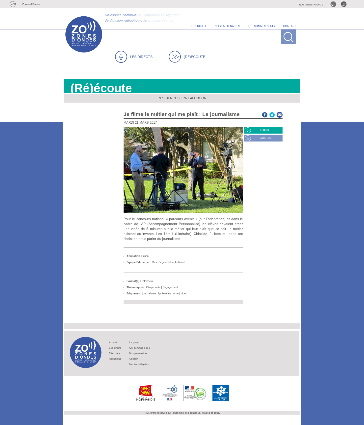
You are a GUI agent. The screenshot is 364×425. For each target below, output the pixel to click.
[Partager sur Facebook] (265, 114)
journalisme (149, 293)
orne (176, 293)
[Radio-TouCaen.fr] (345, 4)
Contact (133, 358)
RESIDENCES (168, 98)
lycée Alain (164, 293)
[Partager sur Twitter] (272, 114)
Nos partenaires (138, 353)
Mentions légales (139, 364)
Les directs (115, 347)
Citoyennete (153, 287)
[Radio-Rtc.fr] (334, 4)
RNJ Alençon (194, 98)
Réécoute (114, 353)
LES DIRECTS (141, 57)
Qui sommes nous (139, 347)
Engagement (170, 287)
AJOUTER (265, 138)
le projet (198, 26)
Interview (147, 281)
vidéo (184, 293)
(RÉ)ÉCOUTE (194, 57)
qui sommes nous (261, 26)
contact (289, 26)
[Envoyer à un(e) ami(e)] (280, 114)
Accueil (113, 342)
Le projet (134, 342)
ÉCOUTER (265, 130)
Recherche (115, 358)
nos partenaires (227, 26)
